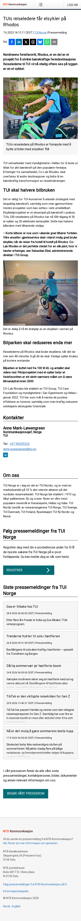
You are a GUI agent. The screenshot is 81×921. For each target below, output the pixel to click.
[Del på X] (26, 42)
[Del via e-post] (54, 42)
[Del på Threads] (33, 42)
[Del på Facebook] (12, 42)
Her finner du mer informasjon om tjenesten (30, 843)
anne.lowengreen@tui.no (19, 449)
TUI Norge (40, 32)
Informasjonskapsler (16, 891)
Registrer (14, 570)
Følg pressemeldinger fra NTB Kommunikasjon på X (35, 884)
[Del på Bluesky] (40, 42)
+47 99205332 (19, 444)
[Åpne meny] (41, 4)
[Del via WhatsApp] (47, 42)
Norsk (6, 906)
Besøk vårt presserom (25, 793)
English (16, 906)
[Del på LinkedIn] (19, 42)
